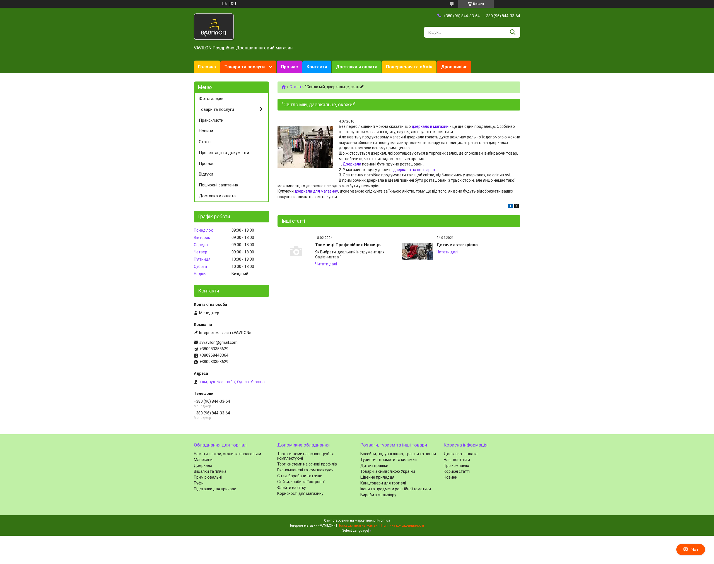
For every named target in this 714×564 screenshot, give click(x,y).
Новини (206, 130)
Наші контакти (457, 459)
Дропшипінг (454, 66)
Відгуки (206, 174)
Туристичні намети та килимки (388, 459)
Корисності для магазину (300, 493)
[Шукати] (512, 32)
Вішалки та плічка (210, 471)
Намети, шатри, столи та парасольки (227, 454)
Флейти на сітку (291, 487)
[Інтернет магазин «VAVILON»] (214, 27)
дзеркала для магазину (316, 191)
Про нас (289, 66)
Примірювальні (208, 477)
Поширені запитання (218, 185)
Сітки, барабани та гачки (299, 476)
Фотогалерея (212, 98)
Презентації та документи (224, 152)
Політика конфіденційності (402, 525)
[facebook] (510, 207)
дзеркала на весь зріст (414, 169)
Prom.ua (383, 520)
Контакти (317, 66)
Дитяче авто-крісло (457, 244)
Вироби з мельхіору (378, 495)
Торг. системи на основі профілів (307, 464)
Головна (207, 66)
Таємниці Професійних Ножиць (348, 244)
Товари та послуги (245, 66)
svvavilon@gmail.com (218, 342)
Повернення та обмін (409, 66)
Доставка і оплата (460, 454)
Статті (295, 87)
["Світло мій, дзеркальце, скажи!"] (305, 147)
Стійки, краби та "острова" (301, 481)
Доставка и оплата (356, 66)
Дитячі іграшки (374, 465)
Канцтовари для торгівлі (383, 483)
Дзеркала (352, 164)
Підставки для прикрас (215, 489)
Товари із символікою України (387, 471)
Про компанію (456, 465)
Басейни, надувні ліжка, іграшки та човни (398, 454)
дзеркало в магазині (430, 126)
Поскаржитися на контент (358, 525)
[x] (516, 207)
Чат (694, 549)
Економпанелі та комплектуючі (305, 470)
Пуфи (199, 483)
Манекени (203, 459)
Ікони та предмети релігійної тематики (395, 489)
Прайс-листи (211, 120)
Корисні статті (457, 471)
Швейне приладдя (377, 477)
